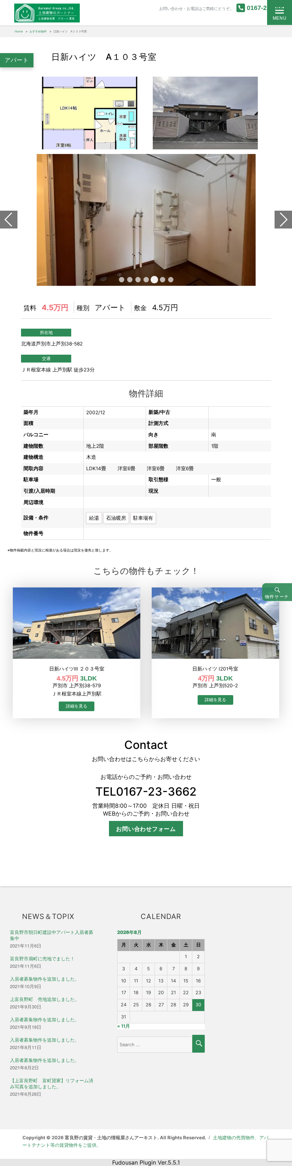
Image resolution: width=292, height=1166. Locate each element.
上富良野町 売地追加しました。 (44, 999)
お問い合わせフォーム (146, 829)
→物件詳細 (76, 706)
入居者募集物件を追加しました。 (44, 979)
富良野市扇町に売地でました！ (42, 958)
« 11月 (123, 1026)
